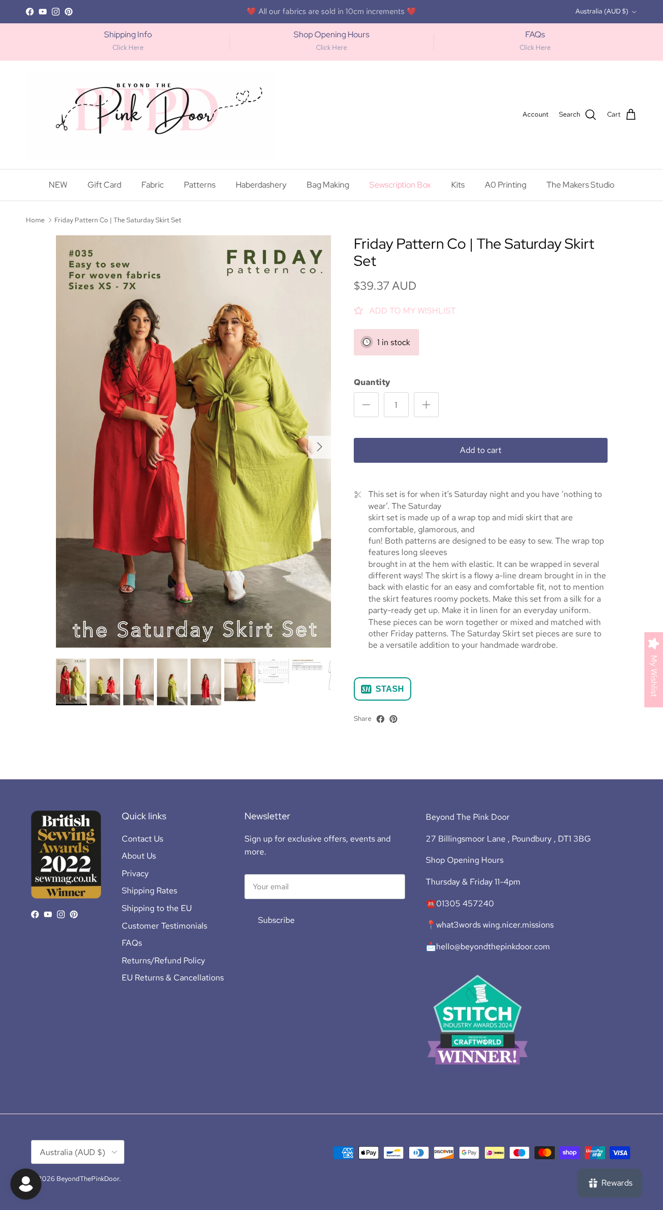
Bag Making (328, 184)
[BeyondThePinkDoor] (150, 115)
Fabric (152, 184)
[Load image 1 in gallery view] (193, 441)
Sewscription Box (400, 184)
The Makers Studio (376, 11)
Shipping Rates (149, 890)
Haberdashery (261, 184)
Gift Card (104, 184)
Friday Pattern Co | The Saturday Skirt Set (117, 219)
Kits (458, 184)
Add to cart (480, 450)
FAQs (132, 942)
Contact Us (142, 838)
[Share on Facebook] (380, 719)
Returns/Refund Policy (163, 960)
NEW (58, 184)
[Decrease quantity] (366, 404)
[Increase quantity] (426, 404)
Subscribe (276, 920)
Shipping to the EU (157, 908)
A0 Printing (505, 184)
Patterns (199, 184)
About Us (139, 855)
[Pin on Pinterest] (393, 719)
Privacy (135, 873)
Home (35, 219)
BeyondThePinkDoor (87, 1178)
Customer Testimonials (164, 925)
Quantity (372, 382)
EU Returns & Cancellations (173, 977)
